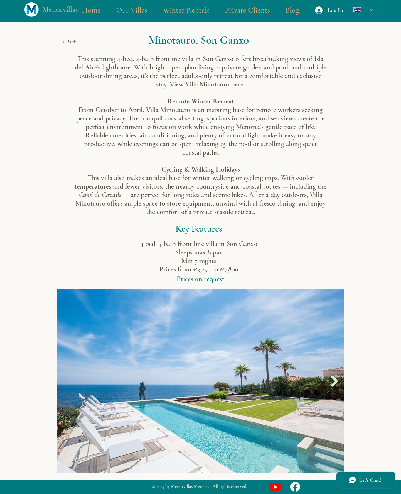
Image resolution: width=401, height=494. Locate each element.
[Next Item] (334, 381)
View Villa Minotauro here (206, 84)
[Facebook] (295, 486)
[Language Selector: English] (363, 9)
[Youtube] (275, 486)
